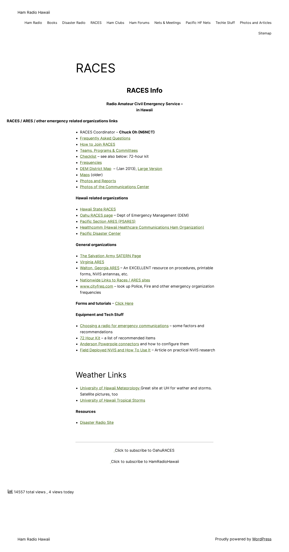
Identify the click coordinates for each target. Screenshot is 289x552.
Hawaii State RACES (98, 209)
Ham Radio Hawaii (34, 12)
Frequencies (91, 162)
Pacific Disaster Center (100, 233)
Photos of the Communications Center (114, 187)
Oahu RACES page (96, 215)
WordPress (261, 539)
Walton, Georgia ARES (99, 268)
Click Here (124, 303)
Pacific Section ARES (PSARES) (108, 221)
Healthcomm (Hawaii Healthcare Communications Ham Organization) (142, 227)
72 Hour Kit (90, 338)
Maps (85, 175)
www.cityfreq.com (96, 286)
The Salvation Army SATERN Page (110, 256)
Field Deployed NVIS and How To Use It (115, 350)
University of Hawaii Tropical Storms (112, 400)
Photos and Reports (98, 181)
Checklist (88, 156)
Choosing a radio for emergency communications (124, 326)
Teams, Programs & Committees (109, 150)
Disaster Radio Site (97, 422)
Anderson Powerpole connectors (109, 344)
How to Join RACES (97, 144)
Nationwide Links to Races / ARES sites (115, 280)
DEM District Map (95, 168)
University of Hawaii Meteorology (110, 388)
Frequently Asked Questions (105, 138)
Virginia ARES (92, 262)
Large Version (150, 168)
